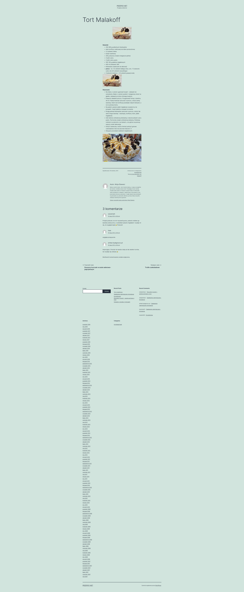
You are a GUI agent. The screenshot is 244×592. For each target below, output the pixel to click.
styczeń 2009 (86, 533)
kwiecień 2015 (86, 372)
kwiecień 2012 (86, 450)
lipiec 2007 (85, 572)
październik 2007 (87, 565)
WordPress (158, 585)
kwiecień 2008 (86, 552)
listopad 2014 (86, 383)
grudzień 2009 (86, 509)
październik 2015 (87, 363)
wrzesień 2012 (86, 439)
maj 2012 (85, 448)
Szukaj (84, 288)
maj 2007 (85, 576)
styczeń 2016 (86, 359)
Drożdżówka (117, 296)
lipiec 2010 (85, 494)
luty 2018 (85, 326)
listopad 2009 (86, 511)
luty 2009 (85, 531)
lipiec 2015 (85, 370)
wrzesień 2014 (86, 387)
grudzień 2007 (86, 561)
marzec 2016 (86, 355)
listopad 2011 (86, 461)
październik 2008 (87, 539)
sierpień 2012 (86, 442)
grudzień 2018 (86, 324)
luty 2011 (85, 478)
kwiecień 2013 (86, 424)
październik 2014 (87, 385)
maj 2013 (85, 422)
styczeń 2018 (86, 329)
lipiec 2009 (85, 520)
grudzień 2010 (86, 483)
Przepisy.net (122, 6)
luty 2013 (85, 428)
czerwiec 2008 (87, 548)
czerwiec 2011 (86, 472)
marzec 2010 (86, 502)
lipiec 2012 (85, 444)
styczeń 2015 (86, 379)
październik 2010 (87, 487)
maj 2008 (85, 550)
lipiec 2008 (85, 546)
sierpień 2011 (86, 468)
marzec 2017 (86, 339)
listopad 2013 (86, 409)
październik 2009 (87, 513)
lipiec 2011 (85, 470)
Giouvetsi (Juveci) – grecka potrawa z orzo (124, 299)
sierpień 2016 (86, 348)
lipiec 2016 (85, 350)
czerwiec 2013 (86, 420)
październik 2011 (87, 463)
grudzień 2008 (86, 535)
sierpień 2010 (86, 492)
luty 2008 (85, 557)
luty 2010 (85, 505)
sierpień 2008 (86, 544)
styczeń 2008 (86, 559)
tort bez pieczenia (134, 174)
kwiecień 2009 (86, 526)
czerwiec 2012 (86, 446)
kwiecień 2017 (86, 337)
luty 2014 (85, 402)
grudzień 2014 (86, 381)
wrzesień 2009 (87, 515)
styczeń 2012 (86, 457)
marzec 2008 (86, 555)
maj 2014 (85, 396)
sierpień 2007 (86, 570)
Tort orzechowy (118, 292)
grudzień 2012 (86, 433)
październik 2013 (87, 411)
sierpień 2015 (86, 368)
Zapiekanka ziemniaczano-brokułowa (124, 294)
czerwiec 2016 (86, 352)
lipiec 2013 (85, 418)
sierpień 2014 (86, 389)
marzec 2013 (86, 426)
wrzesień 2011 (86, 465)
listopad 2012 (86, 435)
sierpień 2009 (86, 518)
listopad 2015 (86, 361)
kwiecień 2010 (86, 500)
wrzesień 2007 (86, 568)
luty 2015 (85, 376)
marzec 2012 (86, 452)
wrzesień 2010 (86, 489)
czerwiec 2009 (87, 522)
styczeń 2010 (86, 507)
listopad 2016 (86, 344)
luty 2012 (85, 455)
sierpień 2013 (86, 415)
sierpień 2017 (86, 335)
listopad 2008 (86, 537)
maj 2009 (85, 524)
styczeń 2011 (86, 481)
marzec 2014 (86, 400)
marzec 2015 (86, 374)
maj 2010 (85, 498)
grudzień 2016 (86, 342)
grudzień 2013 (86, 407)
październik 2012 (87, 437)
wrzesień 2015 (86, 366)
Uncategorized (137, 172)
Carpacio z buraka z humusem (122, 302)
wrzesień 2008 (87, 541)
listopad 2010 (86, 485)
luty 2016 (85, 357)
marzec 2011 (86, 476)
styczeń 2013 (86, 431)
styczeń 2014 (86, 405)
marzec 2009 (86, 528)
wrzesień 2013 (86, 413)
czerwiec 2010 (86, 496)
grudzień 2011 (86, 459)
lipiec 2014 (85, 392)
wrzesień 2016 (86, 346)
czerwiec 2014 (86, 394)
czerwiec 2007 (86, 574)
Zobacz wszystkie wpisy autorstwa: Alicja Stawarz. (122, 200)
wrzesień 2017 (86, 333)
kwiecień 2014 (86, 398)
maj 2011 (85, 474)
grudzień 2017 (86, 331)
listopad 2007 (86, 563)
